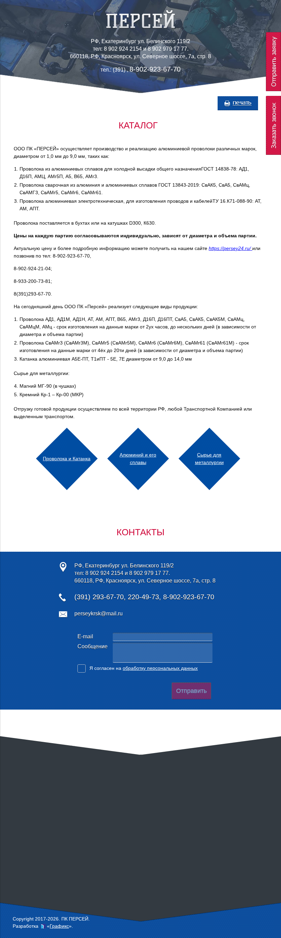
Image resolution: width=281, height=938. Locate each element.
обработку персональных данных (160, 668)
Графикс (59, 926)
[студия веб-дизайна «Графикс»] (43, 926)
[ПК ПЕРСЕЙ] (140, 27)
